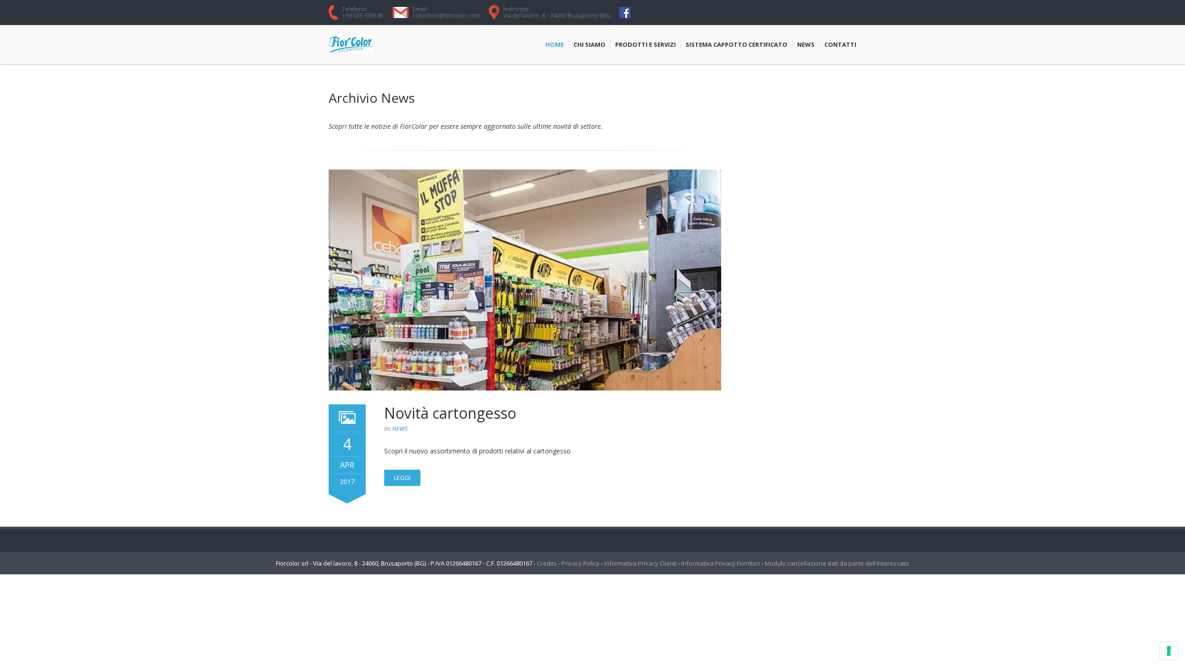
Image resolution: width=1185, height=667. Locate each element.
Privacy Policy (580, 563)
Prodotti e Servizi (645, 44)
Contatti (840, 44)
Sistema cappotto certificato (736, 44)
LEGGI (402, 477)
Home (554, 44)
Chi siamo (589, 44)
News (806, 44)
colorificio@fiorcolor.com (446, 15)
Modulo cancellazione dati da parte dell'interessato (837, 563)
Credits (547, 563)
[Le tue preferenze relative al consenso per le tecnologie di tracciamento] (1169, 651)
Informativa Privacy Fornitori (720, 563)
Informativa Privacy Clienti (640, 563)
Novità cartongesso (450, 413)
